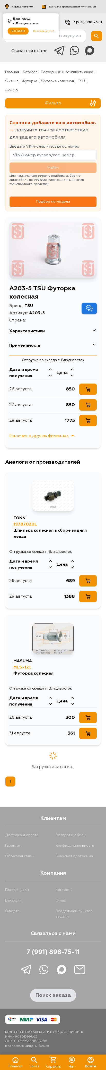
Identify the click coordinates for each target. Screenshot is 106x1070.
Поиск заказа (53, 995)
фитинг (11, 81)
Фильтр (53, 103)
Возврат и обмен (71, 835)
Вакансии (13, 900)
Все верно (18, 31)
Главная (12, 72)
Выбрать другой (43, 31)
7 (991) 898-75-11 (87, 22)
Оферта (12, 911)
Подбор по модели (53, 201)
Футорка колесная (57, 81)
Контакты (64, 890)
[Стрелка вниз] (50, 376)
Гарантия (13, 845)
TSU (81, 81)
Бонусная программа (74, 856)
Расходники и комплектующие (67, 72)
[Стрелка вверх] (50, 370)
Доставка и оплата (21, 835)
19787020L (25, 524)
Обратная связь (19, 856)
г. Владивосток (22, 6)
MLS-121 (22, 667)
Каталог (30, 72)
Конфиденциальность (75, 845)
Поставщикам (17, 890)
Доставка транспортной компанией (72, 6)
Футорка (29, 81)
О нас (61, 900)
